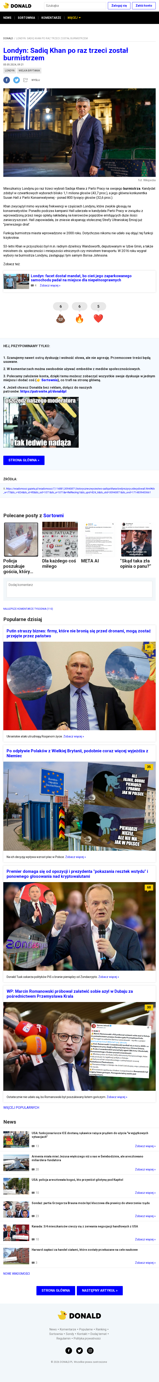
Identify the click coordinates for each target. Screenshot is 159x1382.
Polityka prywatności (87, 1338)
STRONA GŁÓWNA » (23, 460)
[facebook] (8, 80)
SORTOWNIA (26, 17)
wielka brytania (29, 70)
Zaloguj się (119, 5)
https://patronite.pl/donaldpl (43, 391)
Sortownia (49, 380)
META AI (90, 560)
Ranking (101, 1329)
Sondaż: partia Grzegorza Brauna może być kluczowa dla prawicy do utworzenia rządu (91, 1203)
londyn (9, 70)
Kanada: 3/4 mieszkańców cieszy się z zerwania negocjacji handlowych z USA (85, 1226)
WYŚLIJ (35, 80)
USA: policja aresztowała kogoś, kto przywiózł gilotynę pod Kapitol (77, 1179)
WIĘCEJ (72, 17)
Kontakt (82, 1334)
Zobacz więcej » (50, 285)
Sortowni (53, 515)
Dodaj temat (98, 1334)
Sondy (70, 1334)
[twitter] (17, 80)
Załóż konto (144, 5)
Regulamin (64, 1338)
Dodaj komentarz (20, 585)
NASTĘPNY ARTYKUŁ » (100, 1290)
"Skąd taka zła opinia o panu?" (135, 563)
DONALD (8, 38)
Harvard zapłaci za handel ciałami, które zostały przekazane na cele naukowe (85, 1249)
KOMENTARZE (51, 17)
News (53, 1329)
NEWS (7, 17)
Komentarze (68, 1329)
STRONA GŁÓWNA (56, 1290)
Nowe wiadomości (16, 1273)
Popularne (86, 1329)
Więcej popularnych (21, 1108)
